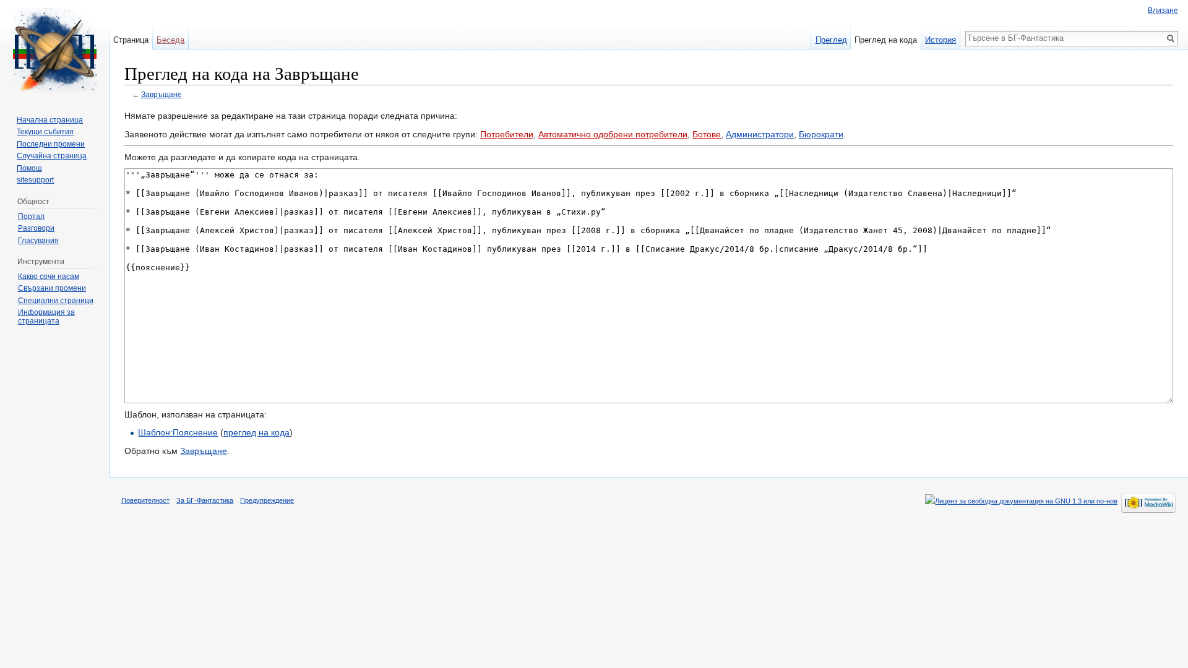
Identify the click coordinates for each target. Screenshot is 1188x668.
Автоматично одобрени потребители (612, 134)
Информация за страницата (46, 316)
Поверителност (145, 500)
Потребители (506, 134)
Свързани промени (52, 288)
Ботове (706, 134)
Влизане (1163, 10)
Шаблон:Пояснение (178, 432)
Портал (31, 216)
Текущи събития (45, 131)
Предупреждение (267, 500)
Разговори (36, 228)
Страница (130, 40)
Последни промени (51, 144)
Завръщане (161, 94)
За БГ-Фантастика (204, 500)
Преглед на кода (885, 40)
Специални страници (55, 300)
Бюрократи (821, 134)
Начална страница (50, 120)
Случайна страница (52, 156)
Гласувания (38, 240)
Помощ (29, 168)
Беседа (170, 40)
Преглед (831, 40)
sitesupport (35, 180)
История (940, 40)
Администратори (760, 134)
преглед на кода (256, 432)
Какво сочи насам (48, 276)
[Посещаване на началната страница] (54, 49)
